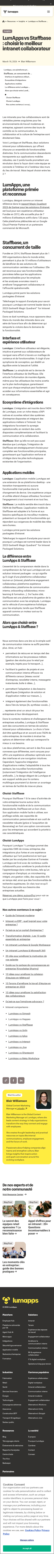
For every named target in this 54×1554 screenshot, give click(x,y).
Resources (11, 21)
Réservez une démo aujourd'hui (19, 895)
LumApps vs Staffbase (20, 1024)
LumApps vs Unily (17, 1030)
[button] (51, 4)
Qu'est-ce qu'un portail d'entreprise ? (25, 930)
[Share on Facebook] (13, 1080)
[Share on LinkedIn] (21, 1080)
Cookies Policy (33, 1530)
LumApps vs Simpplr (19, 1013)
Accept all (27, 1548)
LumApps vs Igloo (17, 1036)
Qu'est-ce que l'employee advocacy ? (25, 1001)
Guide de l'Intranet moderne (20, 915)
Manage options (27, 1540)
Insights (22, 21)
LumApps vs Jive (17, 1047)
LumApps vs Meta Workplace (23, 1058)
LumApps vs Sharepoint (21, 1052)
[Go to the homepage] (21, 1300)
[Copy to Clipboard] (6, 1080)
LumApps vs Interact (19, 1041)
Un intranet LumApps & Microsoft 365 (25, 950)
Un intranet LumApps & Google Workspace (28, 945)
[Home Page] (11, 11)
